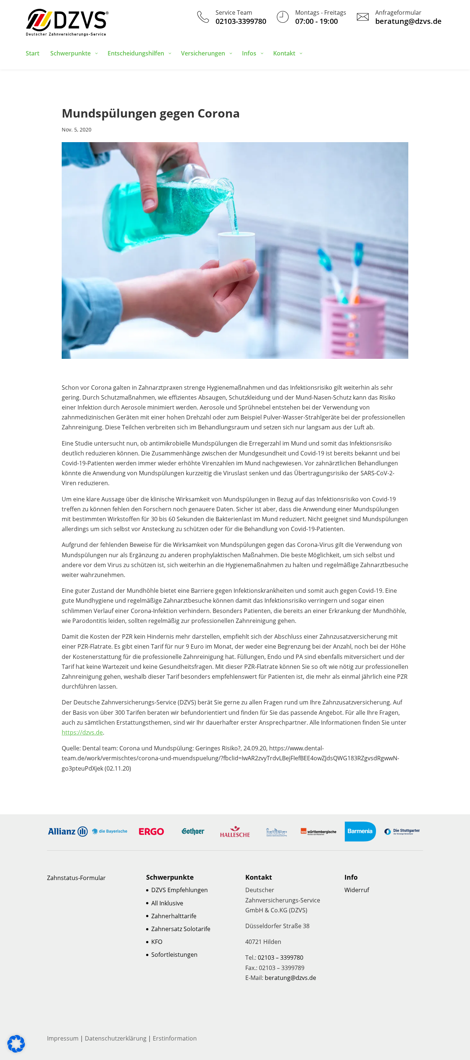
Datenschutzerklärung (116, 1038)
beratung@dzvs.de (290, 978)
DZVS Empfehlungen (179, 890)
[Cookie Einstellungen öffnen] (16, 1050)
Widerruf (356, 890)
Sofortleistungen (174, 955)
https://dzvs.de (82, 732)
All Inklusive (167, 903)
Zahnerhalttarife (173, 916)
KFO (156, 942)
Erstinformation (175, 1038)
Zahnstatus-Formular (76, 878)
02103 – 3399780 (280, 957)
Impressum (63, 1038)
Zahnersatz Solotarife (180, 929)
